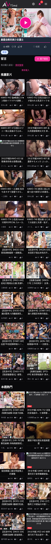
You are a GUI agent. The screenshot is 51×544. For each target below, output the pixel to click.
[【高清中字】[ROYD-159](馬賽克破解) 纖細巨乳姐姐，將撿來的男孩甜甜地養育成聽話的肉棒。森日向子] (12, 491)
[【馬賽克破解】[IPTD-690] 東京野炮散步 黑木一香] (38, 361)
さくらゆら (5, 166)
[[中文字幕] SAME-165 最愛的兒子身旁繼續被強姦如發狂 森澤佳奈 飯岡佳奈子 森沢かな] (38, 460)
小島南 (3, 227)
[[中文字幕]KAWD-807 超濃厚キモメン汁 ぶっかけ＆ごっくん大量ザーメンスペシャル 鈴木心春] (38, 148)
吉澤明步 (30, 288)
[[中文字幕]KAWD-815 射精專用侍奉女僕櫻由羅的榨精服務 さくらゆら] (12, 148)
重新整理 (19, 65)
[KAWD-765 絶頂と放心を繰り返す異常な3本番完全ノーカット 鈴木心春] (38, 178)
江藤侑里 (4, 288)
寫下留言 (44, 59)
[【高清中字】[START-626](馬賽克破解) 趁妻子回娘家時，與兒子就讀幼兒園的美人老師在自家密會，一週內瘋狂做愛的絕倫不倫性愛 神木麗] (12, 399)
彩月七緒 (4, 379)
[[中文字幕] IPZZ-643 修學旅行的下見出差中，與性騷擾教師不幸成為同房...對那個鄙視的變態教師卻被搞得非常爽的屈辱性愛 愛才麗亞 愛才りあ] (38, 521)
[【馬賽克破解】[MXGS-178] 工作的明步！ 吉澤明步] (38, 270)
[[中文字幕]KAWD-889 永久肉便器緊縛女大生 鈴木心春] (38, 117)
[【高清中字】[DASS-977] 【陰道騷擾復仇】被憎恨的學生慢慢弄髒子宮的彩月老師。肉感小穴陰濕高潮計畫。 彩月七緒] (12, 361)
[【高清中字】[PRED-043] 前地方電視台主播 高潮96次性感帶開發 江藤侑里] (12, 270)
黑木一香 (30, 379)
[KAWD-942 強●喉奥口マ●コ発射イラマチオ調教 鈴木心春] (12, 87)
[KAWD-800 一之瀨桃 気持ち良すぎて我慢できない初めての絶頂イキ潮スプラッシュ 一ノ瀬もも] (12, 178)
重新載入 (25, 70)
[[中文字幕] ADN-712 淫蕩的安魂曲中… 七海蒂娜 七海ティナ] (38, 399)
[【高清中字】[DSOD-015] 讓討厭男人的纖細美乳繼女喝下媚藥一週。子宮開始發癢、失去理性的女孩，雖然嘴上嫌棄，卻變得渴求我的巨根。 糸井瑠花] (12, 300)
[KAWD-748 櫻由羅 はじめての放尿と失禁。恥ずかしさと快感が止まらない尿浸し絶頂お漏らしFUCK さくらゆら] (38, 209)
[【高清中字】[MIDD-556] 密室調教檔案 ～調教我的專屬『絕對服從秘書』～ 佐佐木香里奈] (12, 239)
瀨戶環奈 (4, 539)
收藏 (36, 47)
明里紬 (29, 509)
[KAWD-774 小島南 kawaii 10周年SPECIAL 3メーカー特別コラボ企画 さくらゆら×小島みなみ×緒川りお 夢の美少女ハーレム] (12, 209)
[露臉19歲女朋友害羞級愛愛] (38, 430)
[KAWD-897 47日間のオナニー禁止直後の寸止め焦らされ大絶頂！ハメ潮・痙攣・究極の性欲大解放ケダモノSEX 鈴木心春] (12, 117)
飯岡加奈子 (31, 478)
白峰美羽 (30, 349)
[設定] (33, 4)
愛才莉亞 (30, 539)
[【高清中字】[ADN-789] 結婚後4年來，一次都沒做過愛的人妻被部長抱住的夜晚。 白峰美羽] (38, 331)
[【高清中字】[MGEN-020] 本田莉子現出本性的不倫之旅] (38, 239)
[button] (25, 23)
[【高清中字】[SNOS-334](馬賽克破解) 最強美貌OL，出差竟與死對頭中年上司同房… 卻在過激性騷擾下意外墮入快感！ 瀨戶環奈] (12, 521)
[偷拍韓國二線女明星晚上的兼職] (12, 460)
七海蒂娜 (30, 417)
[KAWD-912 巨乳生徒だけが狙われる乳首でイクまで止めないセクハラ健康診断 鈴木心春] (38, 87)
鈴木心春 (4, 105)
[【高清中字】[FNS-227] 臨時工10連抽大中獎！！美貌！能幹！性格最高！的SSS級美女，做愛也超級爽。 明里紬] (38, 491)
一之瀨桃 (4, 196)
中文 (5, 52)
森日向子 (4, 509)
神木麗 (3, 417)
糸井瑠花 (4, 318)
